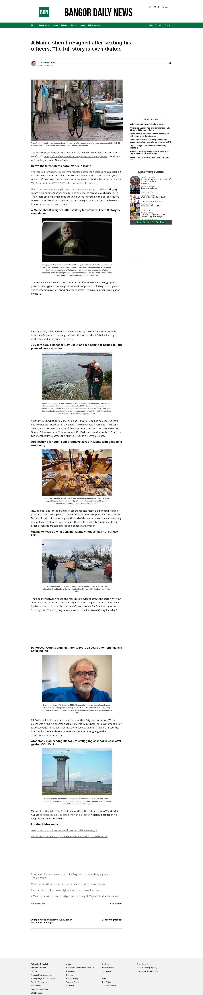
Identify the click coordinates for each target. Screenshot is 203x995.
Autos (104, 979)
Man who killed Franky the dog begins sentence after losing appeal (68, 884)
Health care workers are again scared (51, 189)
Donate (34, 971)
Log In (150, 25)
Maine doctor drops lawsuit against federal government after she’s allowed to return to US (150, 141)
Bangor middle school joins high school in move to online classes (67, 890)
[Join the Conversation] (169, 63)
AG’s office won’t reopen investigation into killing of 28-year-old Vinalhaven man (75, 896)
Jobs (103, 975)
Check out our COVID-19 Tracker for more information (66, 183)
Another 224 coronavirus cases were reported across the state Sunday (70, 171)
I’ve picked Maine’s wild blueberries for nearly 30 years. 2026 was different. (150, 129)
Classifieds (106, 971)
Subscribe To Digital (39, 964)
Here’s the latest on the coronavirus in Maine (61, 166)
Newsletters (36, 986)
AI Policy (70, 986)
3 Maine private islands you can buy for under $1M (150, 158)
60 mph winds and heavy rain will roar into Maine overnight (64, 830)
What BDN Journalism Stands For (80, 968)
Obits (82, 25)
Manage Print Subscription (42, 975)
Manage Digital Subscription (43, 979)
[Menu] (32, 25)
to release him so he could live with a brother (65, 814)
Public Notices (94, 25)
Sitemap (69, 975)
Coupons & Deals (109, 986)
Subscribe (158, 25)
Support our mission (39, 989)
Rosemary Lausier (48, 62)
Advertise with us (144, 964)
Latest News (44, 25)
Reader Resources (39, 982)
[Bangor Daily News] (42, 17)
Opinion (74, 25)
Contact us (70, 971)
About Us (70, 964)
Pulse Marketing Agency (147, 968)
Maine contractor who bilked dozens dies (148, 124)
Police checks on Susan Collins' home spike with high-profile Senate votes (149, 135)
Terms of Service (73, 982)
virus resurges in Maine (93, 189)
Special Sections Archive (147, 971)
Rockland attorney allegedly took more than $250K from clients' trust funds (149, 153)
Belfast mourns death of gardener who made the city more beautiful (69, 836)
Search (167, 25)
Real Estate (106, 982)
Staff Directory (37, 993)
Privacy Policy (72, 979)
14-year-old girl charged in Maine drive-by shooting (148, 147)
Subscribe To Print (38, 968)
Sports (55, 25)
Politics (64, 25)
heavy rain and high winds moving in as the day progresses (75, 156)
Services (105, 964)
